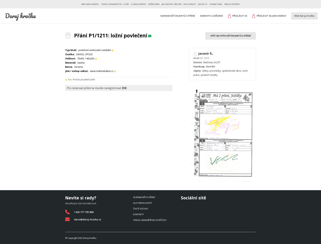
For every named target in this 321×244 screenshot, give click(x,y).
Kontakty (138, 214)
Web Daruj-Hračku (304, 16)
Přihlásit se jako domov (271, 15)
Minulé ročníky (232, 4)
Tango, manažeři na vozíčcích (149, 220)
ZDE (124, 88)
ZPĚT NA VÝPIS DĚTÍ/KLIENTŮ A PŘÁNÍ (230, 35)
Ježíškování (153, 4)
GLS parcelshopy (142, 202)
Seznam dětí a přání (144, 197)
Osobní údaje (215, 4)
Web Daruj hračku (90, 4)
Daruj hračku (20, 16)
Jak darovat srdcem (171, 4)
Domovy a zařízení (211, 16)
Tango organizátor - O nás (115, 4)
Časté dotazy (140, 208)
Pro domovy (189, 4)
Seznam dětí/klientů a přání (177, 16)
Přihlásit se (239, 15)
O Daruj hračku (138, 4)
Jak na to (202, 4)
